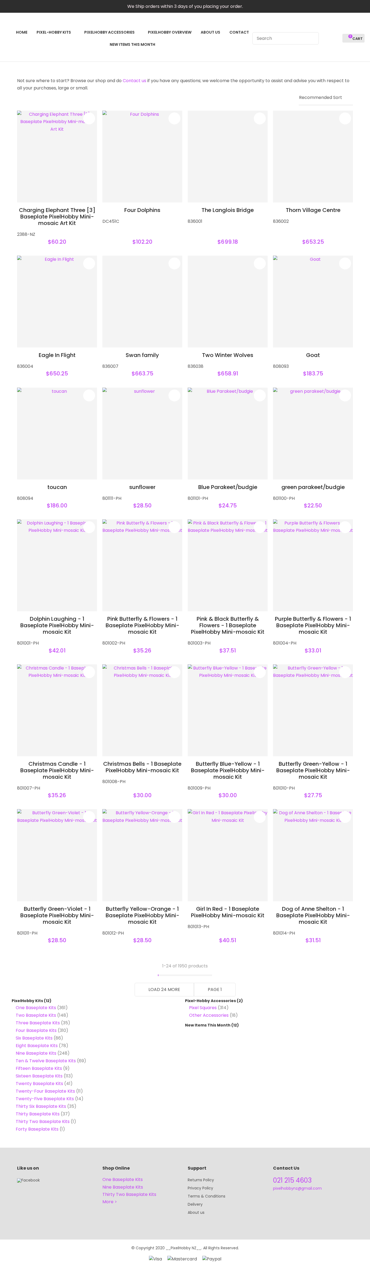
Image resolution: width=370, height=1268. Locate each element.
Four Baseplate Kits (36, 1030)
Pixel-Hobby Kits (54, 32)
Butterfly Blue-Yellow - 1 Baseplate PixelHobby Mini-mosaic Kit (228, 770)
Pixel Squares (203, 1008)
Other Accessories (209, 1015)
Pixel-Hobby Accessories (210, 1000)
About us (196, 1212)
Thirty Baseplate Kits (38, 1114)
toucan (57, 487)
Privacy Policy (200, 1188)
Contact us (134, 81)
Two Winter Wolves (227, 355)
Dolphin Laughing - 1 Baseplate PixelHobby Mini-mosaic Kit (57, 625)
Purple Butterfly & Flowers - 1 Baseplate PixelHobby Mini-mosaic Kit (313, 625)
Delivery (195, 1204)
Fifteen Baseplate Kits (39, 1068)
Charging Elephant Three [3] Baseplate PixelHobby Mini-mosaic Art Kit (57, 216)
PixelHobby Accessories (109, 32)
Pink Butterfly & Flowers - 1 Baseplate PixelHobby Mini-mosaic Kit (142, 625)
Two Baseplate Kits (36, 1015)
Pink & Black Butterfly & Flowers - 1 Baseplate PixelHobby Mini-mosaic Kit (227, 625)
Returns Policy (201, 1180)
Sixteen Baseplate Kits (39, 1076)
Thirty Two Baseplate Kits (43, 1121)
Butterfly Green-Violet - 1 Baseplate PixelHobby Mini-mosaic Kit (57, 915)
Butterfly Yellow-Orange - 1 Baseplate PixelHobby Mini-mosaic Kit (142, 915)
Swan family (142, 355)
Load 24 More (164, 989)
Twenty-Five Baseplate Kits (45, 1099)
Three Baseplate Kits (38, 1023)
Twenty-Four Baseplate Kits (45, 1091)
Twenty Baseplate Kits (39, 1083)
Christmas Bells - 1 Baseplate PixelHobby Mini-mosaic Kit (142, 767)
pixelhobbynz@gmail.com (297, 1188)
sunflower (142, 487)
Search (312, 38)
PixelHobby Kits (27, 1000)
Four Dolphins (142, 210)
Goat (313, 355)
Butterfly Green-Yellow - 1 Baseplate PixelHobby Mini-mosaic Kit (313, 770)
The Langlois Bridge (228, 210)
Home (21, 32)
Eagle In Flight (57, 355)
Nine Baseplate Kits (36, 1053)
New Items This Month (208, 1025)
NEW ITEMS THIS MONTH (132, 44)
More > (109, 1202)
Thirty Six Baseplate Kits (41, 1106)
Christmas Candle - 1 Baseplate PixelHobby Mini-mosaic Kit (57, 770)
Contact (239, 32)
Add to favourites (89, 118)
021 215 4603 (292, 1180)
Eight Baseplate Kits (37, 1045)
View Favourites (336, 38)
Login (326, 38)
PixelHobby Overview (170, 32)
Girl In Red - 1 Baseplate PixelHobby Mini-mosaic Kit (227, 912)
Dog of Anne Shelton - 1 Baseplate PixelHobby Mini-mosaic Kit (313, 915)
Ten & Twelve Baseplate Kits (46, 1061)
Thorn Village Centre (313, 210)
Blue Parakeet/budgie (227, 487)
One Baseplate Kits (36, 1008)
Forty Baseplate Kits (37, 1129)
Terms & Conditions (206, 1196)
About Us (210, 32)
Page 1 (215, 989)
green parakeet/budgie (313, 487)
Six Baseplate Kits (34, 1038)
